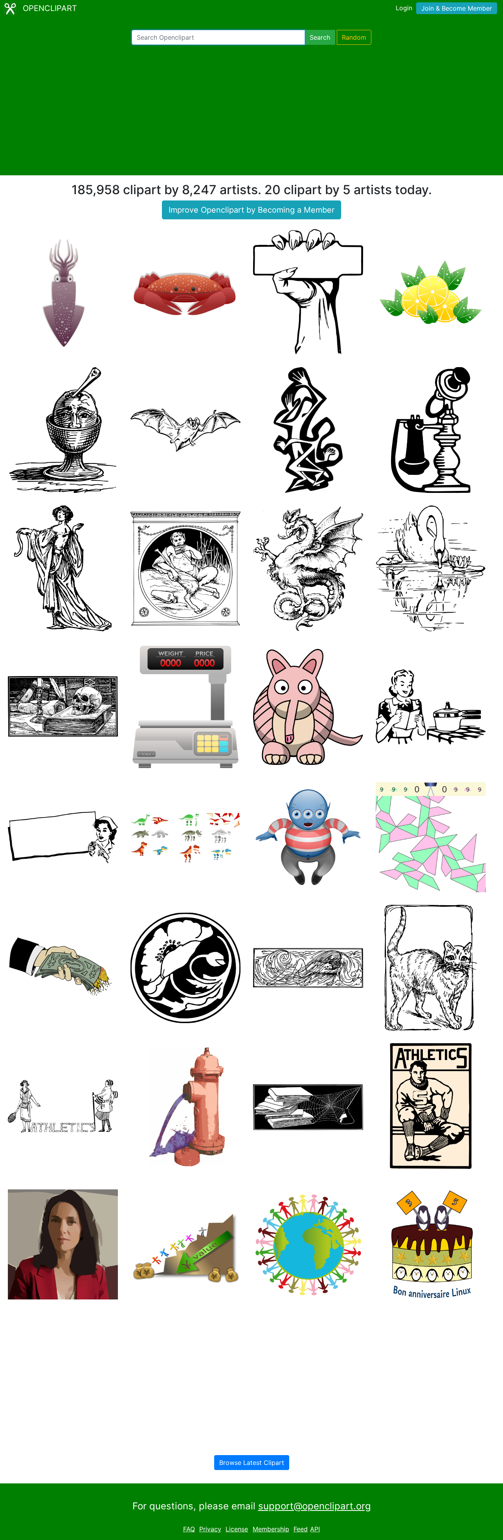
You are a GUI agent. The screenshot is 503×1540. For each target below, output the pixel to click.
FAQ (189, 1529)
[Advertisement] (251, 110)
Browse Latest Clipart (251, 1462)
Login (404, 8)
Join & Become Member (456, 8)
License (237, 1529)
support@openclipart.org (314, 1506)
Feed (301, 1529)
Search (320, 37)
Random (354, 37)
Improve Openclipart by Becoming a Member (251, 210)
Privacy (210, 1529)
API (315, 1529)
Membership (271, 1529)
